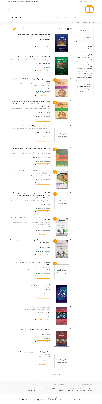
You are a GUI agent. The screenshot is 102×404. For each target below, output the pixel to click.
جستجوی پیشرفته (57, 18)
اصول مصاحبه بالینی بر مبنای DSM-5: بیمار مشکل (36, 126)
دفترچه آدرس (60, 390)
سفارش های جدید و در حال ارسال (77, 389)
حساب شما (36, 1)
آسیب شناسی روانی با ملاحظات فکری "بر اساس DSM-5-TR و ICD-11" (31, 170)
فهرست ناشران (84, 18)
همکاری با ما (48, 18)
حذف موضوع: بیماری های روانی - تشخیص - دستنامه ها (85, 31)
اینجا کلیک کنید (18, 389)
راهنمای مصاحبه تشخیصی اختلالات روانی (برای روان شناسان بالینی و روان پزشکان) (30, 263)
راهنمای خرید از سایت (31, 390)
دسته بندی (67, 18)
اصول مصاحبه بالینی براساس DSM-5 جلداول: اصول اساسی (34, 34)
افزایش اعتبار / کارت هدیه (18, 1)
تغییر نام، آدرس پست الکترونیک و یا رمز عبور (53, 389)
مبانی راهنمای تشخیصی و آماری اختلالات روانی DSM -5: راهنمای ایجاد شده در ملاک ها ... (31, 149)
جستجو (89, 22)
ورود (10, 18)
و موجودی (10, 29)
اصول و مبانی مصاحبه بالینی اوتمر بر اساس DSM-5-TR (35, 329)
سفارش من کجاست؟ (29, 1)
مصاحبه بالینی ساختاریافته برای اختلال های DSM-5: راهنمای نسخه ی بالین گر (31, 80)
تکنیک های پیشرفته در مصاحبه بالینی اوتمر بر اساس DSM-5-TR (32, 352)
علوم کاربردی (87, 49)
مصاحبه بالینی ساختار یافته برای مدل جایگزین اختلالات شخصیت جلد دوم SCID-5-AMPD (30, 219)
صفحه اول (57, 398)
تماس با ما (10, 1)
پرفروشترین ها (76, 18)
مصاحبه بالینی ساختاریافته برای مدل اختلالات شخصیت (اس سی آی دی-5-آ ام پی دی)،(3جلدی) (30, 241)
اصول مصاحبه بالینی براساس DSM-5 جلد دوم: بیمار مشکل (34, 56)
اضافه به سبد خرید (42, 46)
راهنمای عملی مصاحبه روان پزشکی (40, 285)
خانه (91, 18)
